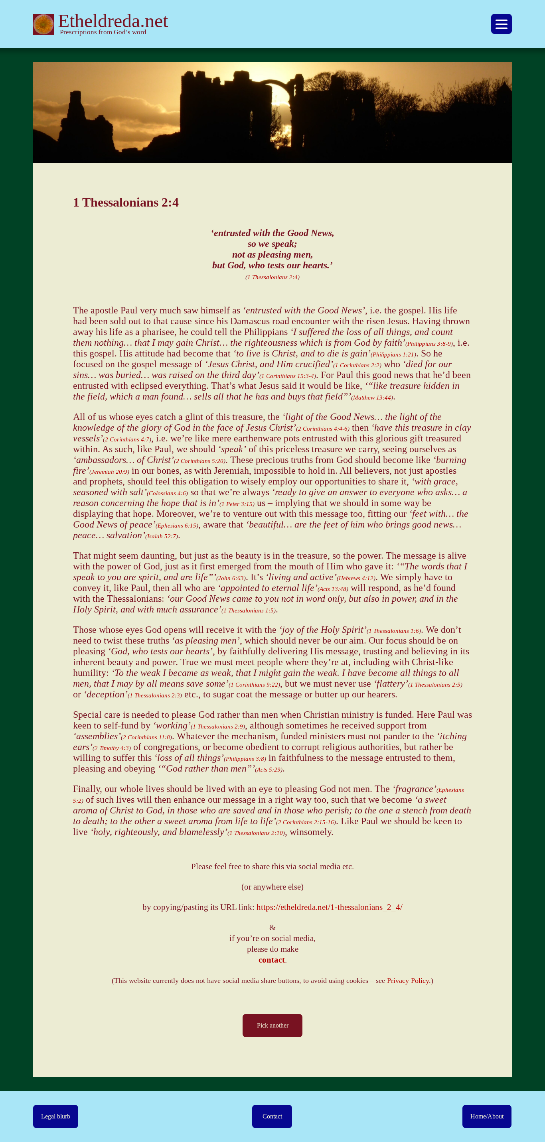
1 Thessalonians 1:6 (394, 631)
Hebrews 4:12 (356, 578)
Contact (272, 1116)
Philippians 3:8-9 (429, 344)
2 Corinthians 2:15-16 (306, 822)
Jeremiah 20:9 (109, 472)
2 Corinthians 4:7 (127, 439)
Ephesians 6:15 (177, 525)
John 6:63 (231, 578)
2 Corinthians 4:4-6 (323, 428)
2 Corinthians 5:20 (199, 461)
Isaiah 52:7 (161, 536)
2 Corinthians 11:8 (146, 737)
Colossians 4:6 (167, 493)
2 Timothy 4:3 (112, 748)
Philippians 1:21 (393, 354)
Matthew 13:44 (372, 397)
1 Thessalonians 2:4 (272, 277)
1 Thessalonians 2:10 (256, 833)
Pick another (272, 1025)
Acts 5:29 (268, 769)
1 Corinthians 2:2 (357, 365)
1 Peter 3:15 (237, 504)
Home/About (487, 1116)
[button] (501, 24)
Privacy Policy (408, 980)
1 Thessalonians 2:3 (155, 695)
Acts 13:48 (333, 589)
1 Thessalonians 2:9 (218, 726)
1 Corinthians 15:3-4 (287, 376)
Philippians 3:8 (245, 759)
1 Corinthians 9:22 (254, 684)
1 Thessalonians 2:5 (435, 684)
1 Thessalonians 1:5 (248, 610)
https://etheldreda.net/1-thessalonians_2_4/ (330, 907)
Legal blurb (55, 1116)
